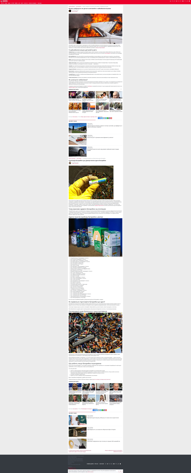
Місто (2, 3)
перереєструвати (72, 87)
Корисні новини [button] (32, 3)
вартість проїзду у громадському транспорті (101, 379)
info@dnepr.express (73, 469)
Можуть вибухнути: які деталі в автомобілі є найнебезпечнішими (113, 451)
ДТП (19, 3)
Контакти (102, 463)
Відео (9, 3)
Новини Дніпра (72, 6)
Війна (16, 3)
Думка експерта (87, 116)
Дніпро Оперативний (100, 47)
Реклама (40, 3)
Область (26, 3)
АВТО (22, 3)
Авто (96, 116)
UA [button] (170, 1)
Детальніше (90, 471)
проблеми (90, 86)
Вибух (82, 116)
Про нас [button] (96, 463)
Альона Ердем (75, 11)
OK (120, 471)
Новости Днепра (72, 158)
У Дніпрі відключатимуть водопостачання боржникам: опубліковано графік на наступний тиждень (80, 451)
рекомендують (108, 53)
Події (6, 3)
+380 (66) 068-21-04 (71, 468)
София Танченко (75, 163)
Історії (12, 3)
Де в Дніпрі (79, 158)
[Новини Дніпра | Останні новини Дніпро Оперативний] (4, 1)
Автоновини (78, 6)
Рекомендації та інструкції (86, 408)
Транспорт (92, 116)
